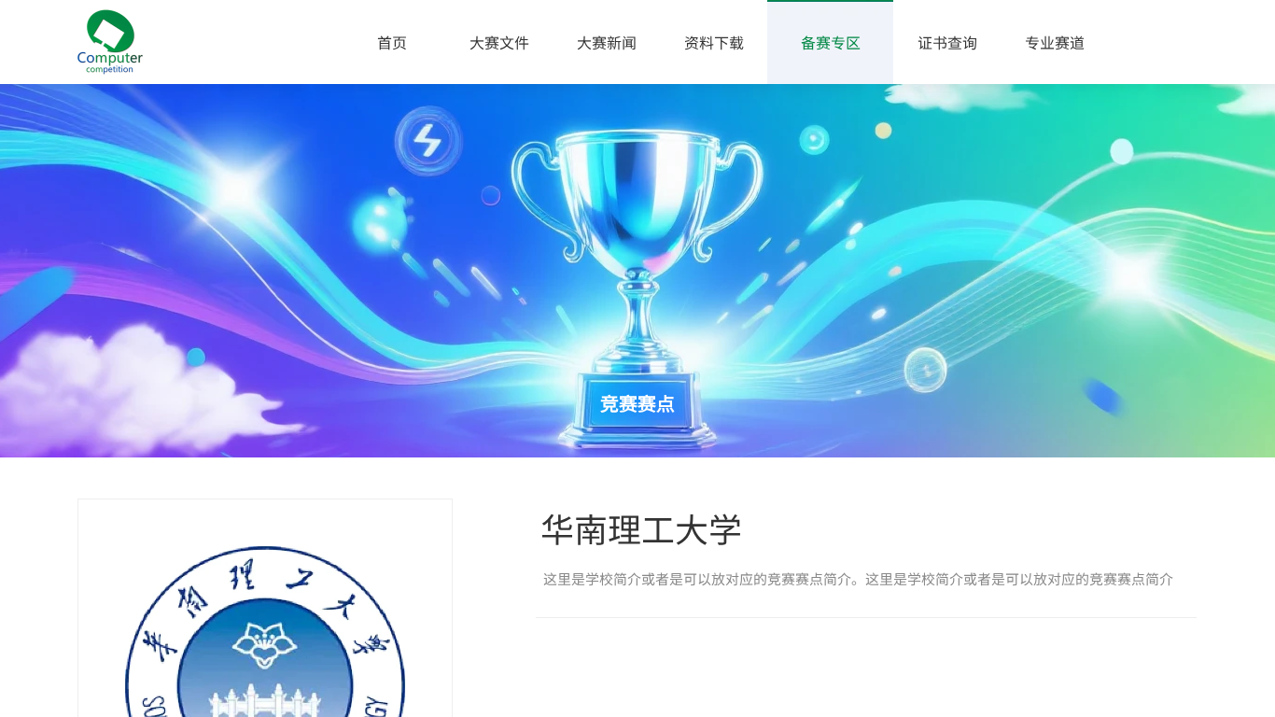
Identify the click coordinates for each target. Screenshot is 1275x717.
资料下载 (714, 42)
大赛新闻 (607, 42)
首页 (392, 42)
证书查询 (947, 42)
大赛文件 (499, 42)
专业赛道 (1055, 42)
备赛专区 (831, 42)
